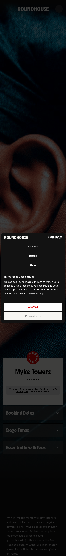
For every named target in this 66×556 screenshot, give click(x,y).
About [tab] (33, 265)
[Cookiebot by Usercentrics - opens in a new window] (48, 238)
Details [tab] (33, 256)
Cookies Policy (35, 293)
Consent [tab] (33, 246)
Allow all (33, 306)
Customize (31, 316)
